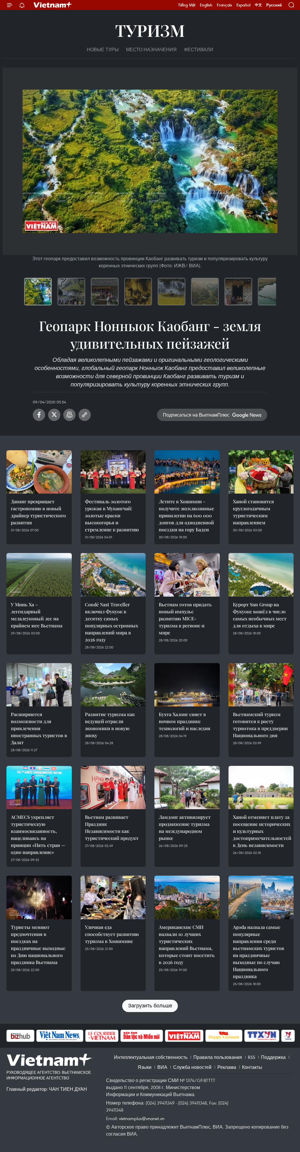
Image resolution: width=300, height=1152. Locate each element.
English (206, 5)
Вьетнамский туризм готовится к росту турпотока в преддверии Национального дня (260, 724)
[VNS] (59, 1036)
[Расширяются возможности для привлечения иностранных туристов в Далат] (39, 684)
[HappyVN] (224, 1036)
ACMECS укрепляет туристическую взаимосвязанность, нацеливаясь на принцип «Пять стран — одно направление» (38, 834)
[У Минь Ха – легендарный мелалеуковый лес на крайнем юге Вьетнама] (39, 574)
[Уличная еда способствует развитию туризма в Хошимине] (113, 897)
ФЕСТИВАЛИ (198, 49)
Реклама (226, 1067)
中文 (258, 5)
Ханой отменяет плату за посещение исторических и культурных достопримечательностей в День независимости (262, 831)
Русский (274, 5)
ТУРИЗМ (150, 30)
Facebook (39, 415)
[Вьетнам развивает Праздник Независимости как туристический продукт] (113, 787)
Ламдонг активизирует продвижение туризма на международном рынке (185, 827)
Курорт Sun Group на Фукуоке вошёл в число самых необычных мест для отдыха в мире (260, 615)
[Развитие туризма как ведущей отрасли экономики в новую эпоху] (113, 684)
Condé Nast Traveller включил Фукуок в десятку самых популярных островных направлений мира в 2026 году (111, 622)
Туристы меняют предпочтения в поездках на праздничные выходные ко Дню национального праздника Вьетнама (38, 944)
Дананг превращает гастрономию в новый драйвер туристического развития (38, 511)
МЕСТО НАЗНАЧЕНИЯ (151, 49)
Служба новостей (192, 1067)
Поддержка (273, 1057)
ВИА (162, 1067)
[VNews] (288, 1036)
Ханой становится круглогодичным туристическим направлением (253, 511)
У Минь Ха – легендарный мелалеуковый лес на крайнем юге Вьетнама (36, 615)
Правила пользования (217, 1057)
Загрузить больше (150, 1005)
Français (224, 5)
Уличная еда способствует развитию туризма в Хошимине (112, 934)
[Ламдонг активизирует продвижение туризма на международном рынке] (187, 787)
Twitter (54, 415)
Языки (144, 1067)
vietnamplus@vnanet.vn (141, 1118)
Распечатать (69, 415)
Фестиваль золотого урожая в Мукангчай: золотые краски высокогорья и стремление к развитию (112, 515)
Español (243, 5)
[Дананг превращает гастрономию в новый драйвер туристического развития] (39, 472)
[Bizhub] (20, 1036)
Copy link (85, 415)
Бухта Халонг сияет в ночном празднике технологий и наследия (184, 721)
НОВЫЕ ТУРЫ (103, 49)
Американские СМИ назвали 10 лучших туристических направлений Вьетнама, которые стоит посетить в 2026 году (187, 944)
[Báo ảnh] (184, 1036)
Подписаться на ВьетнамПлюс (196, 415)
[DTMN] (141, 1036)
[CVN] (101, 1036)
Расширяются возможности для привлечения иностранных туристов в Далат (39, 728)
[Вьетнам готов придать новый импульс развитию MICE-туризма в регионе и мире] (187, 574)
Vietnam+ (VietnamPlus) (53, 5)
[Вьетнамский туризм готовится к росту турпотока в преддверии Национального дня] (261, 684)
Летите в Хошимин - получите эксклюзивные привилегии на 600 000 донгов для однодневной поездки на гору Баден (186, 515)
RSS (251, 1057)
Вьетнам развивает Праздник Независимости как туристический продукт (112, 827)
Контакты (252, 1067)
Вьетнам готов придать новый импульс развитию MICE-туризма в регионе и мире (185, 618)
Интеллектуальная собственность (151, 1057)
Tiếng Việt (186, 5)
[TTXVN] (261, 1036)
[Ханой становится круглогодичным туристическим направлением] (261, 472)
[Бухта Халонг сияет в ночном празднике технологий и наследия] (187, 684)
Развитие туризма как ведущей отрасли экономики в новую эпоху (110, 724)
